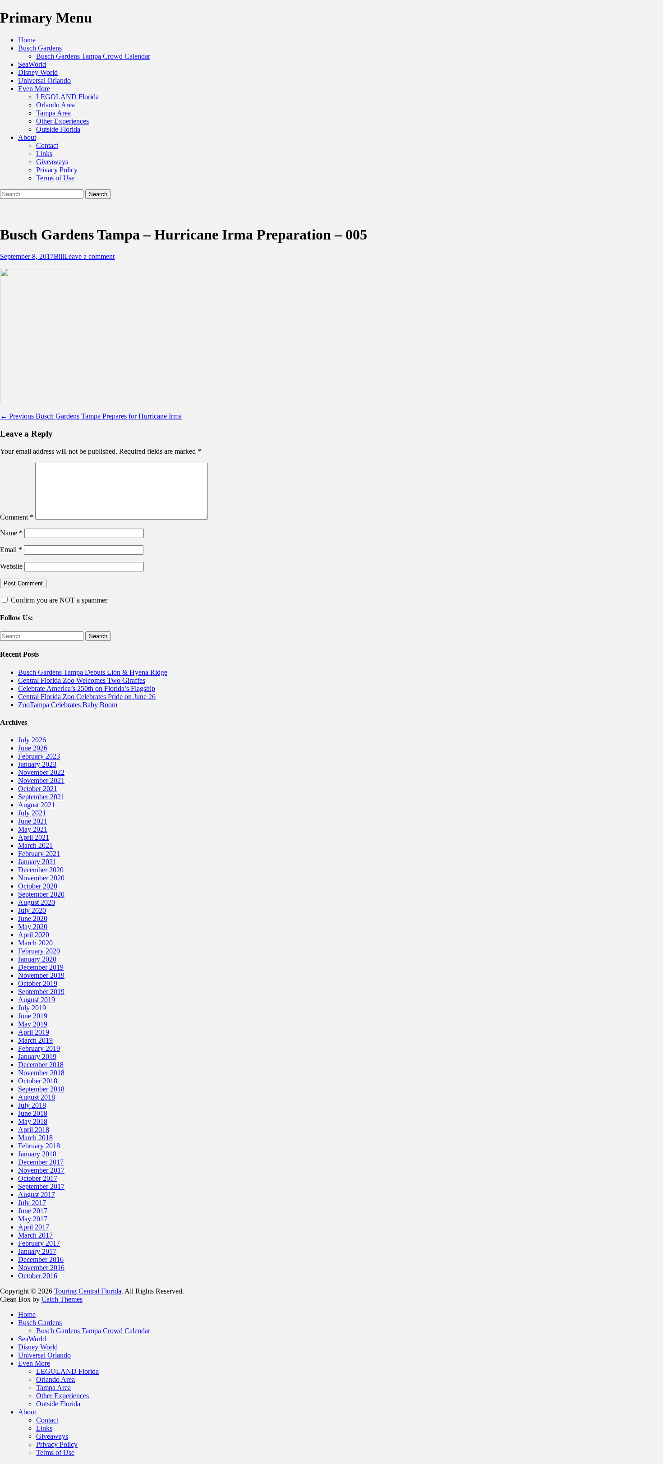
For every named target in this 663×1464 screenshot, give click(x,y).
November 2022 (41, 772)
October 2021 (37, 788)
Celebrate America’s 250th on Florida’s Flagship (86, 688)
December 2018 (41, 1064)
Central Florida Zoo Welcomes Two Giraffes (81, 680)
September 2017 (41, 1186)
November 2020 (41, 878)
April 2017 (33, 1227)
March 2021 (35, 845)
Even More (34, 88)
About (27, 137)
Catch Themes (62, 1299)
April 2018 (33, 1129)
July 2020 (32, 910)
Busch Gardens (40, 48)
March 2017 (35, 1235)
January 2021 (37, 862)
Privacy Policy (57, 170)
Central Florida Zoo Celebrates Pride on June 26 (87, 696)
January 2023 (37, 764)
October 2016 (37, 1276)
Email (11, 549)
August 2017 (36, 1194)
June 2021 (32, 821)
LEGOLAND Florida (67, 97)
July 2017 (32, 1202)
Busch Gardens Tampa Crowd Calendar (93, 56)
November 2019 (41, 975)
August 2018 (36, 1097)
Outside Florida (58, 129)
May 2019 (32, 1024)
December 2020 (41, 870)
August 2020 (36, 902)
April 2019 (33, 1032)
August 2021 (36, 805)
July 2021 (32, 813)
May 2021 (32, 829)
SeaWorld (32, 64)
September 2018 (41, 1089)
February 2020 (39, 951)
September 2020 (41, 894)
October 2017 (37, 1178)
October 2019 (37, 983)
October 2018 (37, 1081)
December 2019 (41, 967)
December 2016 (41, 1259)
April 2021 (33, 837)
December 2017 (41, 1162)
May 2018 (32, 1121)
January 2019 (37, 1056)
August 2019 (36, 1000)
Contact (47, 145)
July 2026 (32, 740)
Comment (16, 517)
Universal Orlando (44, 80)
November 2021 (41, 780)
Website (11, 566)
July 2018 (32, 1105)
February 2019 (39, 1048)
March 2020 (35, 943)
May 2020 (32, 926)
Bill (59, 256)
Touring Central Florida (87, 1291)
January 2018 (37, 1154)
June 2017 (32, 1211)
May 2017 (32, 1219)
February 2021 (39, 853)
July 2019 (32, 1008)
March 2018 (35, 1138)
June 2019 (32, 1016)
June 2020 (32, 918)
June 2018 (32, 1113)
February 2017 (39, 1243)
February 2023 (39, 756)
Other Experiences (62, 121)
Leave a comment (89, 256)
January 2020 (37, 959)
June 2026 (32, 748)
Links (44, 153)
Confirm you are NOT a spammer (58, 600)
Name (11, 533)
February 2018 (39, 1146)
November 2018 (41, 1073)
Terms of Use (55, 178)
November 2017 (41, 1170)
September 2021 (41, 797)
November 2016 (41, 1267)
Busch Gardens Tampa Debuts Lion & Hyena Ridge (92, 672)
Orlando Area (55, 105)
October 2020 (37, 886)
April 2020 (33, 935)
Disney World (38, 72)
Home (27, 40)
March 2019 (35, 1040)
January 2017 (37, 1251)
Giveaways (52, 162)
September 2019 (41, 991)
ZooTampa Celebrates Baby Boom (67, 705)
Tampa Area (53, 113)
